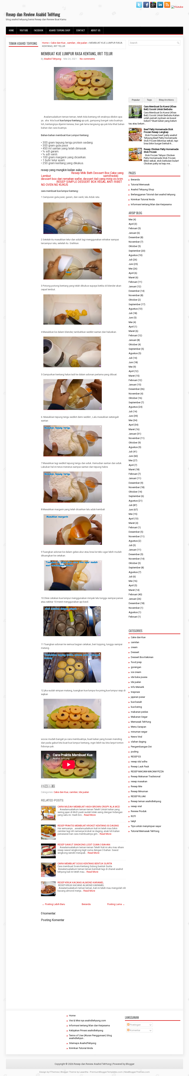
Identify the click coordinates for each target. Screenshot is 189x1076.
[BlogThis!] (46, 786)
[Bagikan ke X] (49, 786)
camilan (71, 42)
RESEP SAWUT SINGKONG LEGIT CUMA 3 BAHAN (84, 844)
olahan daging (138, 741)
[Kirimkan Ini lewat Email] (42, 786)
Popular (136, 100)
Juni (131, 264)
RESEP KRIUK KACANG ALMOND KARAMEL (81, 882)
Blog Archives (166, 100)
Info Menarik (137, 687)
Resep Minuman (139, 791)
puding (134, 751)
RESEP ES (136, 756)
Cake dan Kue (58, 42)
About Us (95, 30)
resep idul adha (139, 761)
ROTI (133, 816)
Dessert (135, 652)
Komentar (134, 1030)
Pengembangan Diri (141, 746)
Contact (80, 30)
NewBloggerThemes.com (137, 1072)
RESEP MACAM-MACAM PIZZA (147, 771)
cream (134, 647)
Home (11, 30)
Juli (130, 259)
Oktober (133, 246)
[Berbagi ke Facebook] (53, 786)
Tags (149, 100)
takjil (133, 821)
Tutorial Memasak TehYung (145, 831)
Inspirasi (135, 692)
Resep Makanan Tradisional (145, 776)
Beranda (86, 904)
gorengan (136, 667)
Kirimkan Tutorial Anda (143, 199)
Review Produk (139, 811)
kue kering (136, 706)
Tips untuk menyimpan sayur (146, 826)
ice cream (136, 672)
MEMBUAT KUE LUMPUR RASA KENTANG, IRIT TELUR (77, 53)
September (134, 250)
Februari (133, 228)
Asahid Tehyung (52, 58)
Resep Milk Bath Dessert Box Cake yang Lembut (82, 174)
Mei (131, 219)
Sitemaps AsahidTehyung (82, 1043)
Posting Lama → (116, 904)
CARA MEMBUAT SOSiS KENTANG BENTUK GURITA (85, 863)
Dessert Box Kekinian (142, 657)
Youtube (24, 30)
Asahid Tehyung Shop (59, 30)
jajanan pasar (138, 697)
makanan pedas (139, 711)
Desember (134, 237)
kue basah (136, 702)
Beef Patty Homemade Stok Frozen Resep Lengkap (158, 130)
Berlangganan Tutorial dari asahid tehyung (153, 194)
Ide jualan (82, 42)
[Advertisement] (23, 135)
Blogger (130, 1064)
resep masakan (139, 781)
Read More (90, 815)
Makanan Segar (139, 716)
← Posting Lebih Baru (53, 904)
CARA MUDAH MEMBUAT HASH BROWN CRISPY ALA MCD (89, 806)
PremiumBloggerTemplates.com (106, 1072)
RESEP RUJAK (138, 796)
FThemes (54, 1072)
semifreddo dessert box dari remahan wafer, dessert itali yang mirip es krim (82, 177)
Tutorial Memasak (140, 184)
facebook (38, 30)
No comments (87, 58)
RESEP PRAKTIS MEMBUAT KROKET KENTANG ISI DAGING (88, 825)
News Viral (136, 736)
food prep (136, 662)
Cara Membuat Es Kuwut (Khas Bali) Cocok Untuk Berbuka (160, 108)
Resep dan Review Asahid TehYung (33, 14)
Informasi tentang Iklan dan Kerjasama (151, 204)
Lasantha (84, 1072)
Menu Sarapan (138, 726)
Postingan (135, 1024)
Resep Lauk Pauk (140, 766)
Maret (132, 277)
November (134, 241)
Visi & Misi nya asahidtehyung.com (87, 1020)
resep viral (136, 806)
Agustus (133, 255)
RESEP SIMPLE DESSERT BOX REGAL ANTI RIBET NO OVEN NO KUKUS (81, 183)
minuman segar (139, 731)
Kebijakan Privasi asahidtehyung (86, 1030)
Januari (132, 233)
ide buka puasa (139, 677)
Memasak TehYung (141, 721)
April (131, 224)
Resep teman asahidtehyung (146, 801)
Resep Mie (136, 786)
